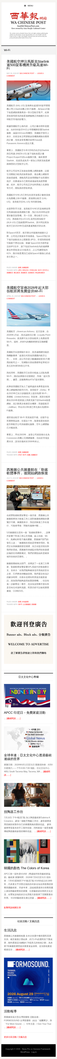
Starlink (33, 270)
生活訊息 (10, 930)
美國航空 (10, 273)
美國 (28, 455)
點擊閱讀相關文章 (12, 907)
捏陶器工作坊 (13, 812)
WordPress (25, 1052)
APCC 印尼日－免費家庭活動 (24, 712)
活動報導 (10, 1011)
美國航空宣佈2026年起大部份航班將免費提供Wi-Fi (28, 289)
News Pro (26, 1049)
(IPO (19, 270)
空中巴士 (45, 270)
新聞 (19, 267)
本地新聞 (25, 602)
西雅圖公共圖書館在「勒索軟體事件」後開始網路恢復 (27, 471)
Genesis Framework (41, 1049)
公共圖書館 (27, 604)
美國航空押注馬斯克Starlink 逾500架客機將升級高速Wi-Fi (28, 64)
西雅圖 (34, 604)
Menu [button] (30, 6)
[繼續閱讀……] (13, 718)
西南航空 (24, 273)
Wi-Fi (40, 270)
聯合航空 (17, 273)
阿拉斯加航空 (40, 273)
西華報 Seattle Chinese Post (28, 21)
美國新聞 (25, 267)
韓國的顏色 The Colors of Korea (26, 868)
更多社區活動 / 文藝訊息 (15, 1037)
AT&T (20, 455)
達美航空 (31, 273)
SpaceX (25, 270)
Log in (34, 1052)
